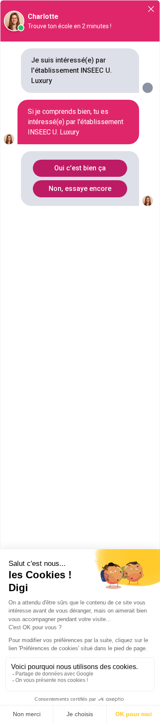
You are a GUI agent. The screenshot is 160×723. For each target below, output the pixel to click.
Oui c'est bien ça (80, 168)
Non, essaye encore (80, 188)
